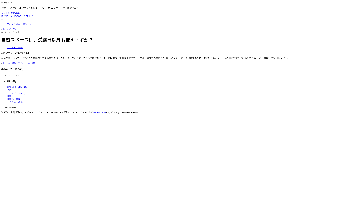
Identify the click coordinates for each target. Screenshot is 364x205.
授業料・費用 (13, 99)
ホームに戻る (9, 29)
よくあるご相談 (15, 47)
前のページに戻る (27, 63)
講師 (9, 90)
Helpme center (99, 112)
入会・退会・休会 (16, 93)
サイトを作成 (11, 13)
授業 (9, 96)
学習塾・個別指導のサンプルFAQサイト (21, 16)
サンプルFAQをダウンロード (21, 24)
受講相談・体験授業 (17, 87)
